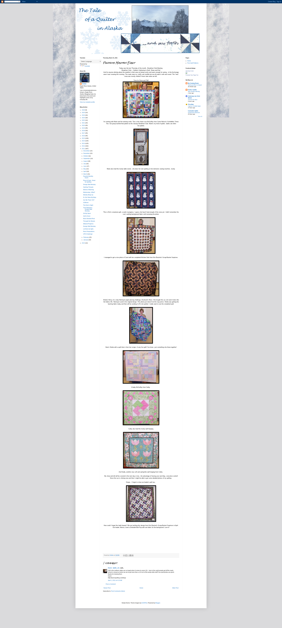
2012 (83, 146)
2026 (83, 110)
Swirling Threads (88, 187)
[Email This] (124, 555)
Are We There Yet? (88, 200)
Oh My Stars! (87, 213)
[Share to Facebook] (130, 555)
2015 (83, 138)
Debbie (84, 84)
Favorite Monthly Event (88, 177)
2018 (83, 130)
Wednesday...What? (89, 192)
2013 (83, 143)
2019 (83, 128)
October (85, 156)
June (85, 166)
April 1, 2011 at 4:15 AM (115, 580)
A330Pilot (144, 603)
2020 (83, 125)
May (84, 169)
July (84, 163)
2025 (83, 112)
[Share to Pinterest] (132, 555)
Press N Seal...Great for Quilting (89, 181)
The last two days (192, 99)
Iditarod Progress (88, 224)
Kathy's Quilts (192, 90)
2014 (83, 141)
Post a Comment (111, 584)
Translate (87, 66)
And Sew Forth (190, 71)
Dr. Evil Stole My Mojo (89, 197)
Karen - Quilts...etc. (114, 568)
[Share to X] (128, 555)
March (85, 174)
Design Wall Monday (89, 184)
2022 (83, 120)
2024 (83, 115)
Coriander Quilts (193, 111)
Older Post (175, 588)
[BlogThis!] (126, 555)
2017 (83, 133)
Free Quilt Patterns (192, 63)
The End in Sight (88, 205)
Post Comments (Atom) (118, 591)
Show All (200, 116)
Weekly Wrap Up (88, 195)
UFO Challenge (88, 234)
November (86, 153)
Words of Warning (88, 189)
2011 (83, 148)
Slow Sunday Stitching (194, 91)
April (84, 171)
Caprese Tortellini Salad (194, 106)
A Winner (86, 202)
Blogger (157, 603)
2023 (83, 117)
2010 (83, 243)
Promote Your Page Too (192, 75)
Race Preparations (88, 231)
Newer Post (107, 588)
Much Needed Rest (89, 218)
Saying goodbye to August (195, 85)
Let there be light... (88, 229)
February (86, 237)
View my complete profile (87, 102)
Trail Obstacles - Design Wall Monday (88, 209)
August (85, 161)
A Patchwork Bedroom (194, 112)
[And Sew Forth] (186, 73)
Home (141, 588)
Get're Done (86, 216)
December (86, 151)
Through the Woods (89, 221)
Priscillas (191, 104)
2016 (83, 136)
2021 (83, 123)
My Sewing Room (193, 83)
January (86, 240)
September (86, 158)
